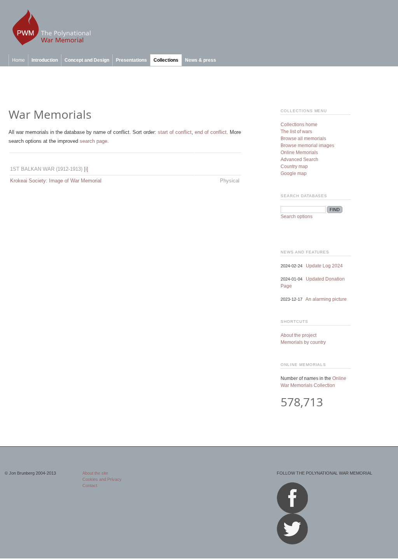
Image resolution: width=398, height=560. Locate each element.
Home (18, 60)
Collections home (299, 124)
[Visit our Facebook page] (292, 512)
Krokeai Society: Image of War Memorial (55, 181)
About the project (298, 335)
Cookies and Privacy (102, 479)
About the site (95, 473)
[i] (86, 169)
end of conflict (211, 132)
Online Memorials (299, 152)
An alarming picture (326, 299)
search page (93, 141)
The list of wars (296, 131)
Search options (296, 216)
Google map (294, 173)
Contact (89, 485)
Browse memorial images (307, 145)
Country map (294, 166)
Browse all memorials (303, 138)
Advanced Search (299, 159)
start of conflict (175, 132)
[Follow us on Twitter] (292, 543)
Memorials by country (303, 342)
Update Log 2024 (324, 266)
